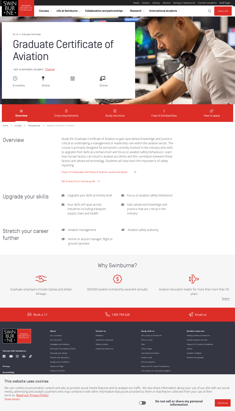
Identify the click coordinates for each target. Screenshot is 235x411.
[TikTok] (30, 356)
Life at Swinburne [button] (69, 11)
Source (225, 298)
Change (50, 69)
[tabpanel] (117, 215)
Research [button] (137, 11)
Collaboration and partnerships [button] (105, 11)
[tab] (21, 113)
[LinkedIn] (24, 356)
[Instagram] (17, 356)
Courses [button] (45, 11)
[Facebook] (4, 356)
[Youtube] (11, 356)
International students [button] (164, 11)
